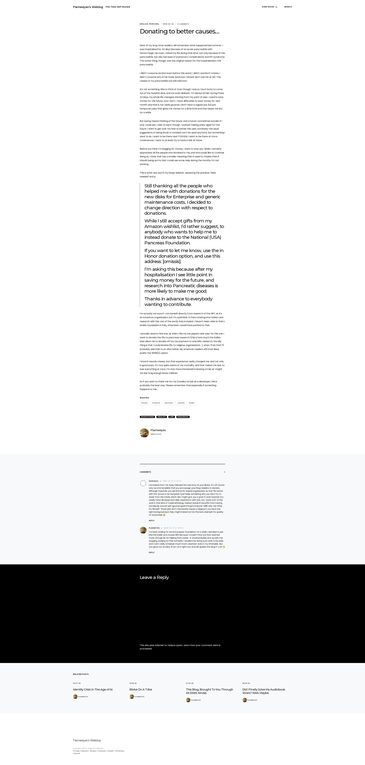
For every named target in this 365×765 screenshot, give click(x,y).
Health (162, 417)
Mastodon (85, 751)
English (144, 24)
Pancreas (183, 417)
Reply (152, 520)
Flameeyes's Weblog (88, 7)
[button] (270, 7)
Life (172, 417)
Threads (76, 751)
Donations (147, 417)
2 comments (183, 24)
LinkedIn (110, 751)
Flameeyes (158, 430)
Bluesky (93, 751)
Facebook (102, 751)
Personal (154, 24)
